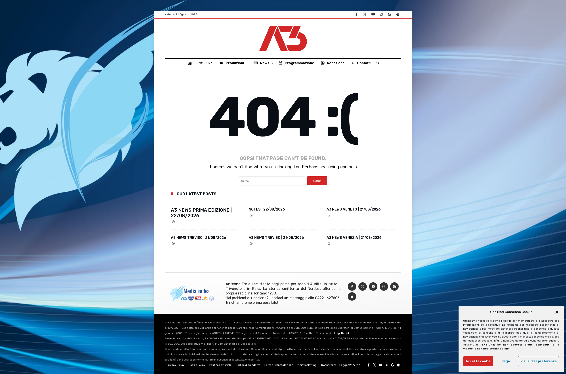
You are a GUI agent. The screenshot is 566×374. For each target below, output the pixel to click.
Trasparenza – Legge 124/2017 (340, 364)
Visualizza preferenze (538, 361)
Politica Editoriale (220, 364)
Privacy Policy (175, 364)
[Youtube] (373, 14)
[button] (557, 312)
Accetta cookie (478, 361)
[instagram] (381, 14)
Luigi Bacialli (342, 333)
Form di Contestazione (278, 364)
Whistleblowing (307, 364)
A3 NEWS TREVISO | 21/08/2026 (198, 237)
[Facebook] (356, 14)
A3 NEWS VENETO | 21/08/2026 (354, 209)
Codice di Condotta (248, 364)
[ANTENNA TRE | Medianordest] (283, 25)
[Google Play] (389, 14)
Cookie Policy (197, 364)
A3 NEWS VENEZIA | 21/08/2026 (354, 237)
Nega (505, 361)
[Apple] (397, 14)
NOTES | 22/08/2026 (267, 209)
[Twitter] (364, 14)
